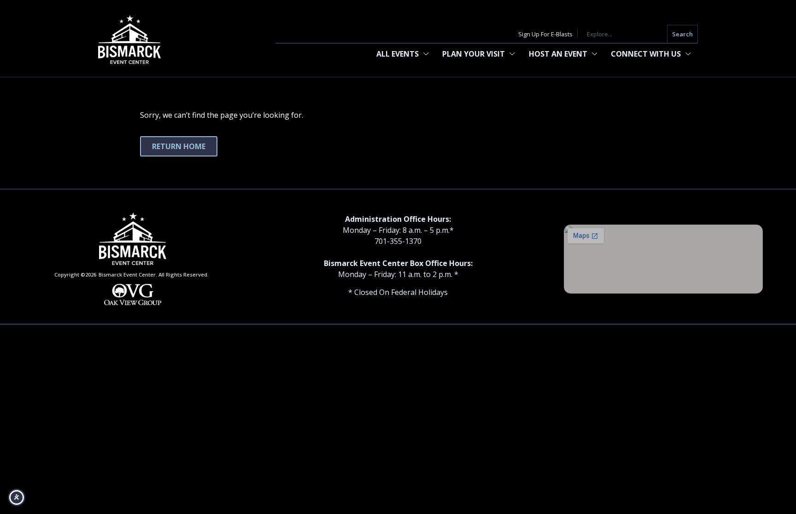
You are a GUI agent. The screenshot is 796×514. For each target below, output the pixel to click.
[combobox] (624, 34)
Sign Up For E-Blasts (545, 34)
